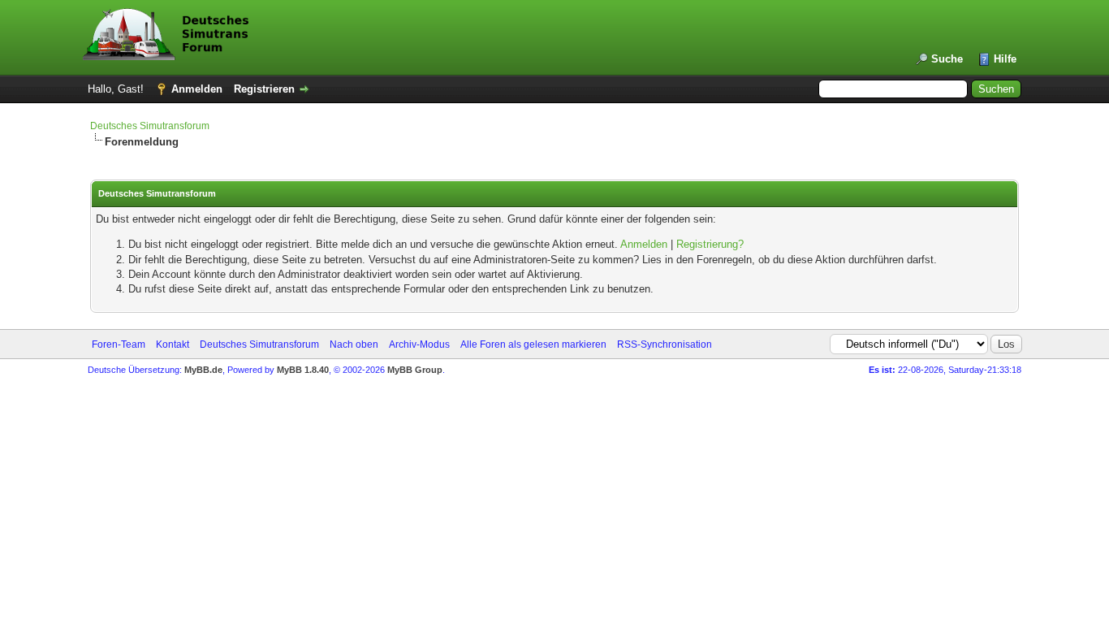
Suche (947, 59)
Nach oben (354, 344)
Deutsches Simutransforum (149, 126)
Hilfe (1005, 59)
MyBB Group (414, 370)
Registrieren (264, 89)
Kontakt (172, 344)
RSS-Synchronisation (664, 344)
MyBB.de (203, 370)
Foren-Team (118, 344)
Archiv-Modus (419, 344)
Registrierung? (710, 244)
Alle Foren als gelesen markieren (533, 344)
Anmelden (196, 89)
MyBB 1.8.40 (303, 370)
